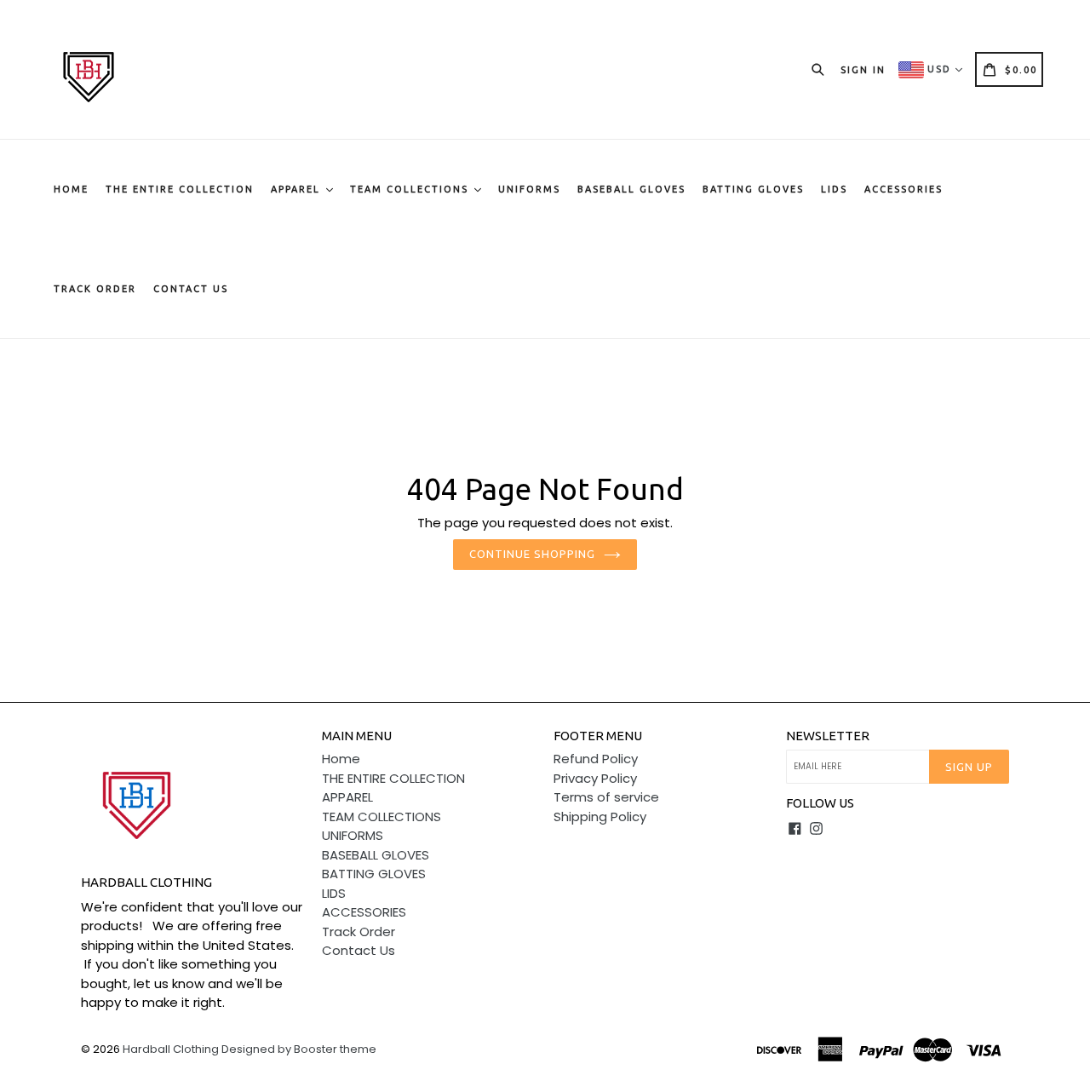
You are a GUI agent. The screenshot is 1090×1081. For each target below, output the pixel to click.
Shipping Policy (600, 816)
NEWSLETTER (827, 735)
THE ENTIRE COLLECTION (180, 189)
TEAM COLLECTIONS (411, 189)
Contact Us (190, 289)
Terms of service (606, 797)
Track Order (95, 289)
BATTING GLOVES (753, 189)
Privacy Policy (595, 778)
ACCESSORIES (903, 189)
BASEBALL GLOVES (631, 189)
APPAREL (297, 189)
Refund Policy (596, 759)
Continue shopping (532, 554)
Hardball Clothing (172, 1049)
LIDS (834, 189)
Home (71, 189)
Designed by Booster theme (298, 1049)
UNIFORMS (529, 189)
